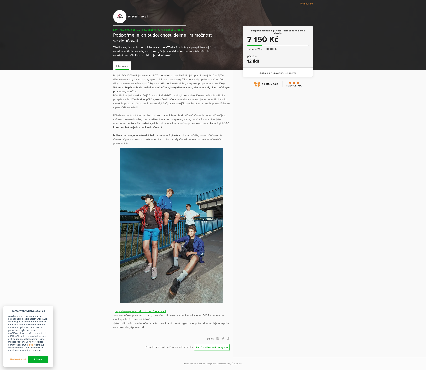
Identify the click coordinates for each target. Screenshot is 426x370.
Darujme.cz (211, 364)
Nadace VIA (224, 364)
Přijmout (38, 359)
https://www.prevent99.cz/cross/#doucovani (140, 311)
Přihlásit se (306, 3)
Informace (122, 66)
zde (31, 344)
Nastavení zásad (18, 359)
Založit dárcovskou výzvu (212, 347)
